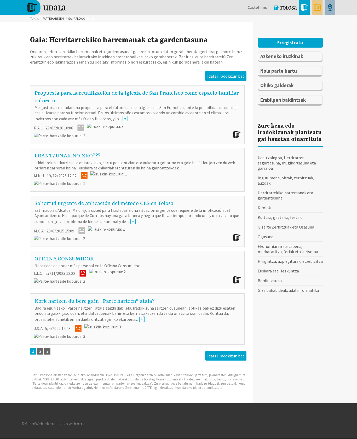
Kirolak (264, 207)
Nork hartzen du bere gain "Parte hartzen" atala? (94, 301)
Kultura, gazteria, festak (280, 217)
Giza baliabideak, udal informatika (288, 290)
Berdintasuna (270, 280)
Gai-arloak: (76, 18)
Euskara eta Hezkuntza (278, 270)
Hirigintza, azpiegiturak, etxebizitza (290, 261)
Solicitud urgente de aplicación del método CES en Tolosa (104, 204)
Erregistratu (290, 42)
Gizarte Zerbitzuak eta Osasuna (286, 227)
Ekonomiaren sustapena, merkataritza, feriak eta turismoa (288, 249)
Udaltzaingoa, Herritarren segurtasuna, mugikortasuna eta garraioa (287, 163)
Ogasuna (265, 236)
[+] (125, 119)
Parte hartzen (53, 18)
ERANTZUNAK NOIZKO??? (67, 156)
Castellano (257, 7)
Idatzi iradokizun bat (225, 76)
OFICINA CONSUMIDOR (64, 259)
